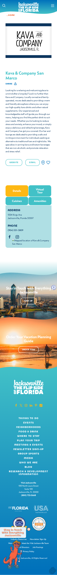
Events (28, 422)
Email (32, 162)
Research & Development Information (28, 473)
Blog (28, 466)
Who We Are (28, 462)
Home (11, 15)
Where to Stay (28, 436)
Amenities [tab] (40, 201)
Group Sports (28, 453)
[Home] (28, 7)
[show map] (43, 162)
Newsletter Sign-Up (28, 449)
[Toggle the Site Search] (4, 5)
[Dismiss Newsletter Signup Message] (28, 529)
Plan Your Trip (28, 440)
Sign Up (28, 301)
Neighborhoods (28, 427)
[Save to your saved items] (48, 162)
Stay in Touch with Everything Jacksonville (13, 532)
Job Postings (38, 547)
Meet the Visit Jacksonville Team (35, 543)
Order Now (28, 349)
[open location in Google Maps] (30, 241)
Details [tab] (17, 190)
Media (28, 458)
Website (13, 162)
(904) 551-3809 (15, 230)
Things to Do (29, 418)
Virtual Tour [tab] (40, 191)
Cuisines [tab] (17, 201)
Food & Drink (28, 431)
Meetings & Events (28, 444)
